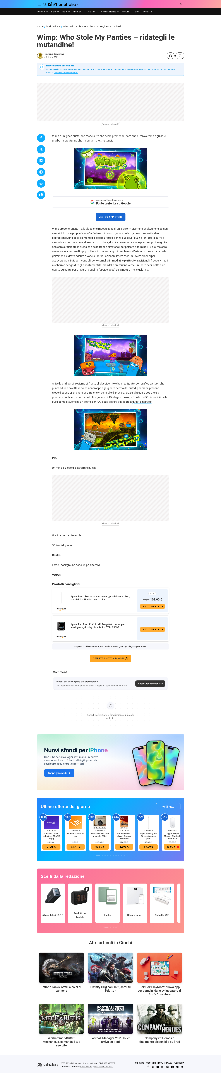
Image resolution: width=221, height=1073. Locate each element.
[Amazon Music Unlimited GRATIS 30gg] (51, 822)
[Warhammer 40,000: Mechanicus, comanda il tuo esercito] (61, 1019)
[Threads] (168, 1067)
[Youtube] (158, 1067)
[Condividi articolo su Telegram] (41, 172)
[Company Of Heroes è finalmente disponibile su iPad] (159, 1019)
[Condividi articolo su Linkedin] (41, 161)
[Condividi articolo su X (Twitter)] (41, 149)
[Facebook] (148, 1067)
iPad (53, 11)
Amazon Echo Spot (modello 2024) (100, 834)
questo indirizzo (142, 401)
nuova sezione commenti (66, 72)
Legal (160, 1063)
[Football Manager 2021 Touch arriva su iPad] (110, 1019)
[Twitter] (153, 1067)
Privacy (168, 1063)
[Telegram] (172, 1067)
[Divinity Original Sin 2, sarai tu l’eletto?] (110, 968)
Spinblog (77, 1063)
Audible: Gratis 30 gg (75, 834)
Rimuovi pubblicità (110, 124)
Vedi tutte (168, 806)
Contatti (151, 1063)
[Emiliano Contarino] (40, 55)
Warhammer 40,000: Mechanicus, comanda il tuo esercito (61, 1041)
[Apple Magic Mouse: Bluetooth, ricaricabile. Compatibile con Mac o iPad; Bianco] (173, 822)
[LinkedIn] (177, 1067)
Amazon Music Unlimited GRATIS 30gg (51, 836)
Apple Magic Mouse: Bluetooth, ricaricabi (173, 836)
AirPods (77, 11)
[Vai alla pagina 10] (124, 855)
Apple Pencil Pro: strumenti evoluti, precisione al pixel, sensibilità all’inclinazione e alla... (100, 598)
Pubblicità (179, 1063)
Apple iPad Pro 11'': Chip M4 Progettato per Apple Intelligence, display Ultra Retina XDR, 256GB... (97, 626)
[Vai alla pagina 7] (116, 855)
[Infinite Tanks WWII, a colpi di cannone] (61, 968)
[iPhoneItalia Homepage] (62, 4)
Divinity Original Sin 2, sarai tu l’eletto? (110, 988)
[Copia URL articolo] (41, 195)
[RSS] (182, 1067)
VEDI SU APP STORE (110, 217)
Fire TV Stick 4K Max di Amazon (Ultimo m (124, 836)
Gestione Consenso (103, 1066)
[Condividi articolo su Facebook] (41, 138)
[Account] (181, 4)
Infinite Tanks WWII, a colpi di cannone (61, 988)
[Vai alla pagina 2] (102, 855)
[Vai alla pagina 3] (105, 855)
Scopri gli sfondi (57, 772)
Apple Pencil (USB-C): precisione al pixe (148, 836)
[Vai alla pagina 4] (107, 855)
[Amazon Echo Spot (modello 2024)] (100, 822)
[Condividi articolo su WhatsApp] (41, 183)
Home (40, 26)
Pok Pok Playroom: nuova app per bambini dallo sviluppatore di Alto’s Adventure (160, 990)
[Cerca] (44, 4)
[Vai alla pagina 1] (98, 855)
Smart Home (108, 11)
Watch (91, 11)
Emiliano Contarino (54, 53)
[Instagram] (163, 1067)
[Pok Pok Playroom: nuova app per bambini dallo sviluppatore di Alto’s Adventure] (159, 968)
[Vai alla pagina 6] (113, 855)
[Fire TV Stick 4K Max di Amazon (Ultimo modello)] (124, 822)
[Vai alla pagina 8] (118, 855)
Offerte (147, 11)
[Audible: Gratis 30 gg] (76, 822)
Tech (136, 11)
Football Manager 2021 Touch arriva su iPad (110, 1040)
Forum (126, 11)
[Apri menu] (77, 4)
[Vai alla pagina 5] (110, 855)
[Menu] (39, 4)
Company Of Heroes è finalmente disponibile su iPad (159, 1040)
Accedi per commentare (150, 683)
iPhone (41, 11)
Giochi (56, 26)
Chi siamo (139, 1063)
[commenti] (171, 55)
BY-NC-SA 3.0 (86, 1066)
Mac (64, 11)
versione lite (85, 392)
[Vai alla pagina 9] (121, 855)
